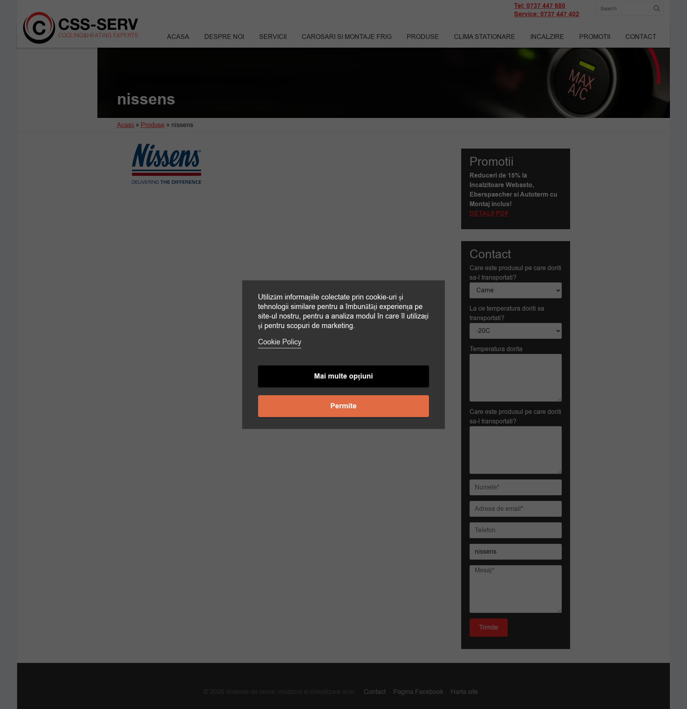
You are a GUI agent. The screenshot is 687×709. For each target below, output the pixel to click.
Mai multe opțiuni (343, 376)
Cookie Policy (279, 342)
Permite (343, 406)
